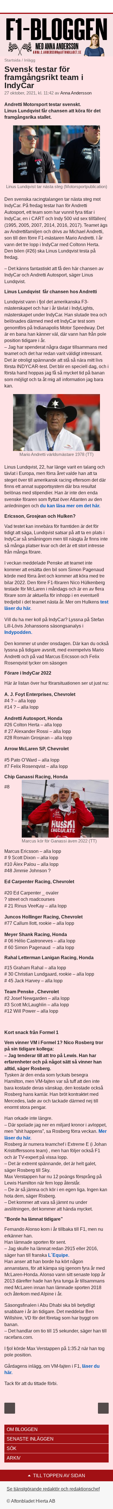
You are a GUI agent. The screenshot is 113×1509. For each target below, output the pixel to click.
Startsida (12, 60)
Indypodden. (18, 632)
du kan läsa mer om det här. (70, 505)
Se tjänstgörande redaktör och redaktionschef (53, 1488)
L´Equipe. (58, 1255)
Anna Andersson (76, 93)
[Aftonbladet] (26, 6)
